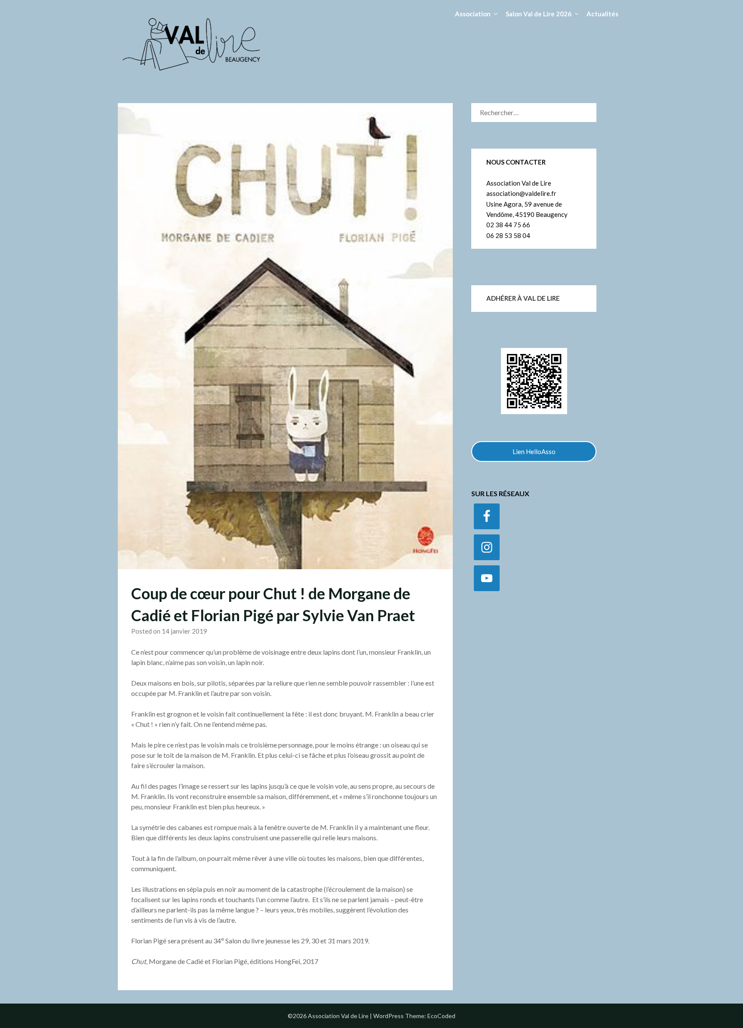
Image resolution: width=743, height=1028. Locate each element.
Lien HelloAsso (534, 451)
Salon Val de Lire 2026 (538, 14)
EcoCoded (441, 1015)
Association (473, 14)
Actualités (602, 14)
